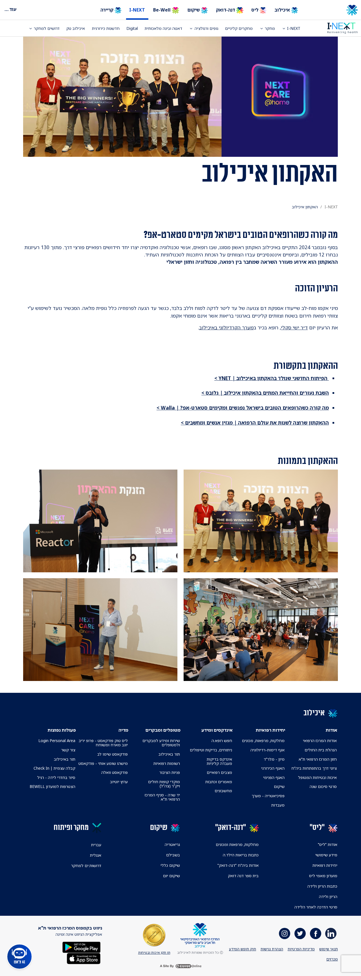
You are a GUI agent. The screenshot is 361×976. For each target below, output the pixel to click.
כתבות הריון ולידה (322, 886)
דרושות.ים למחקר (86, 865)
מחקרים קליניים (239, 28)
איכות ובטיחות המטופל (317, 777)
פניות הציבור (169, 772)
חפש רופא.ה (222, 740)
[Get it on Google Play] (81, 947)
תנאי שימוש (328, 949)
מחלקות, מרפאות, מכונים (263, 740)
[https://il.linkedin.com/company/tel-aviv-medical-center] (330, 933)
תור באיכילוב (169, 754)
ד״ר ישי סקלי (294, 327)
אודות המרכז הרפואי (320, 740)
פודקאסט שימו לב (112, 754)
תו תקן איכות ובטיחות (154, 952)
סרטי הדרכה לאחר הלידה (315, 907)
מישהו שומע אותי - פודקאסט (103, 763)
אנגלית (95, 855)
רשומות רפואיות (166, 763)
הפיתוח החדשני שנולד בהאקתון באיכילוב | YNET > (271, 378)
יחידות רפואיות (324, 865)
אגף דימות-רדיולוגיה (267, 749)
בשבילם (173, 854)
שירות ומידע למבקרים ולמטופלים (161, 742)
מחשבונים (223, 790)
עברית (96, 844)
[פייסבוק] (315, 933)
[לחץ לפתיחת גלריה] (261, 521)
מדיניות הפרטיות (301, 949)
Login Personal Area (56, 740)
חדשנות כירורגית (106, 28)
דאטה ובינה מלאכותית (163, 28)
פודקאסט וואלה (114, 772)
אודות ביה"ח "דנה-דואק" (238, 865)
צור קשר (68, 749)
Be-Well (162, 10)
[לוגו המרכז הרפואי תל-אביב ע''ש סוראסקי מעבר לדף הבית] (333, 10)
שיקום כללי (170, 865)
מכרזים (332, 959)
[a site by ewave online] (180, 966)
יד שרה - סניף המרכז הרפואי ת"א (162, 797)
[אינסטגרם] (284, 933)
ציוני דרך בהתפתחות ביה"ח (314, 768)
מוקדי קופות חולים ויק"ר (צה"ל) (164, 784)
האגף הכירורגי (273, 768)
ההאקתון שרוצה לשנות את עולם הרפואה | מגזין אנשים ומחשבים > (255, 422)
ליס (255, 10)
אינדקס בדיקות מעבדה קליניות (219, 761)
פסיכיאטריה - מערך (268, 795)
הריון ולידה (328, 896)
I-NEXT (137, 10)
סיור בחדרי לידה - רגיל (56, 777)
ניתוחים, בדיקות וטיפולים (211, 749)
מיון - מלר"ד (274, 759)
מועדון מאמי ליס (323, 875)
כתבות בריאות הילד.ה (241, 854)
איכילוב (282, 10)
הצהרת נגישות (272, 949)
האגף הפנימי (274, 777)
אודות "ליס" (327, 844)
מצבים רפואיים (219, 772)
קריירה (107, 10)
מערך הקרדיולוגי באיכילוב (226, 327)
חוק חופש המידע (242, 949)
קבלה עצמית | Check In (54, 768)
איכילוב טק (75, 28)
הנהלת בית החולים (321, 749)
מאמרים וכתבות (218, 781)
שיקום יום (171, 875)
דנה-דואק (226, 10)
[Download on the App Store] (84, 958)
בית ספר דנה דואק (243, 875)
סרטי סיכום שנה (323, 786)
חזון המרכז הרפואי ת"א (318, 759)
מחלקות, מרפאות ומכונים (237, 844)
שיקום (194, 10)
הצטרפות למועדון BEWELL (52, 786)
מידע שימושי (326, 854)
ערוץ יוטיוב (119, 781)
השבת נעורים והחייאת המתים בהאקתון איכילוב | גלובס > (265, 392)
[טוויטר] (300, 933)
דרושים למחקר (47, 28)
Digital (132, 28)
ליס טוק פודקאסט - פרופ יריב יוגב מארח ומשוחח (103, 742)
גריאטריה (172, 844)
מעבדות (278, 805)
